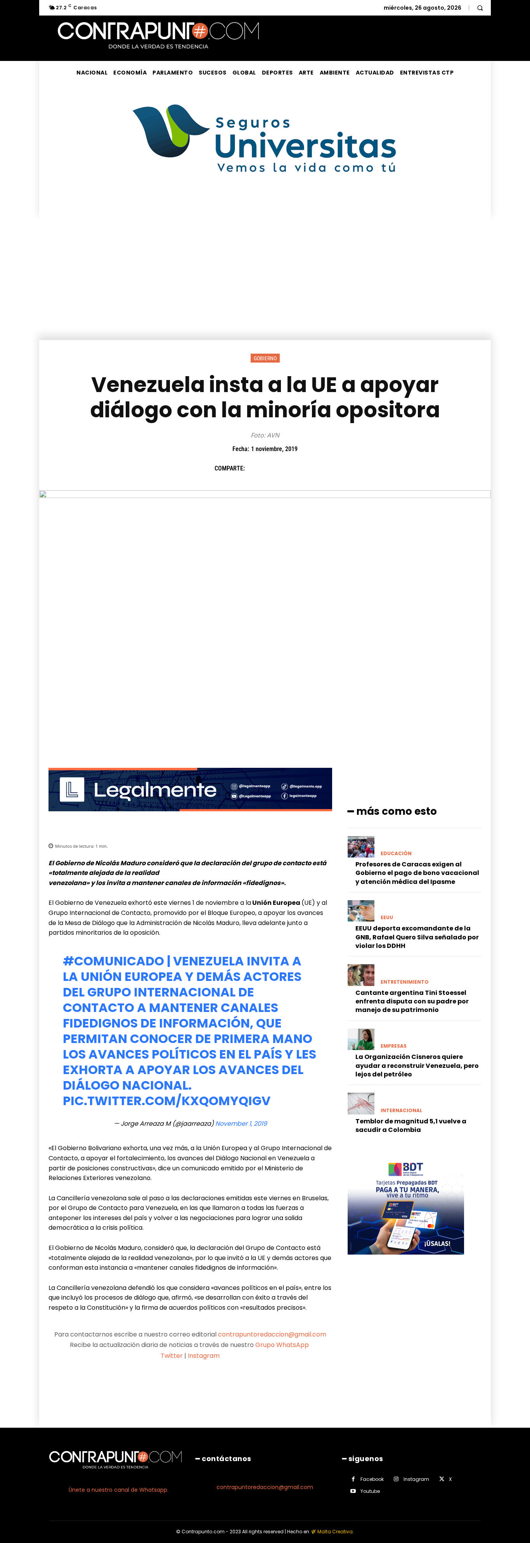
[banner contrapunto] (190, 817)
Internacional (401, 1110)
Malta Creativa (335, 1531)
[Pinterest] (290, 468)
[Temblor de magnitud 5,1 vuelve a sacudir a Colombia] (361, 1103)
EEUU (387, 917)
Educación (396, 853)
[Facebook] (254, 468)
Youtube (370, 1491)
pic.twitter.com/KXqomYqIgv (166, 1100)
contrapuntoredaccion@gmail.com (272, 1334)
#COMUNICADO (113, 961)
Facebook (372, 1479)
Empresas (394, 1046)
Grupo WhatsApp (282, 1344)
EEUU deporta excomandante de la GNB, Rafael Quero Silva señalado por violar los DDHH (417, 937)
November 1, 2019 (241, 1123)
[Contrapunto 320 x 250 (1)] (406, 1260)
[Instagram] (396, 1479)
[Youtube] (353, 1491)
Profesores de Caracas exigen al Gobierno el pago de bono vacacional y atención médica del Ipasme (417, 873)
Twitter (172, 1355)
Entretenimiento (405, 982)
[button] (480, 8)
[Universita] (265, 201)
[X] (272, 468)
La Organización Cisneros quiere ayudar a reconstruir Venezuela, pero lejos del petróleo (417, 1065)
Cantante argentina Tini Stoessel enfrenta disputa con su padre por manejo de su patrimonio (412, 1001)
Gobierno (265, 358)
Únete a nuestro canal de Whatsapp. (118, 1490)
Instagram (204, 1355)
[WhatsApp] (308, 468)
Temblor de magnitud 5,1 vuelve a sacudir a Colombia (410, 1125)
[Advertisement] (265, 281)
